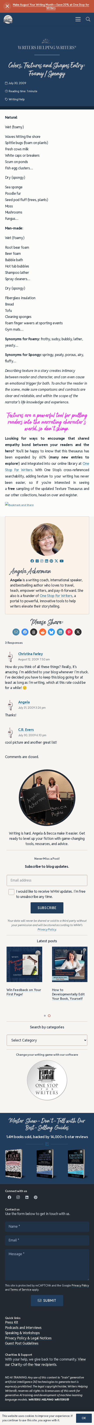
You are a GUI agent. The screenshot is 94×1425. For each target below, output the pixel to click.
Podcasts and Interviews (23, 1327)
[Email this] (15, 631)
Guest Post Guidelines (21, 1343)
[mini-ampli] (47, 1164)
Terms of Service (20, 1289)
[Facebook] (9, 1197)
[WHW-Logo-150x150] (8, 19)
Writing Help (16, 99)
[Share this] (24, 631)
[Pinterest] (35, 1197)
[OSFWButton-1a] (47, 1080)
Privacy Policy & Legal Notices (28, 1338)
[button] (78, 19)
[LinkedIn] (27, 1197)
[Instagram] (18, 1197)
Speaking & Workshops (22, 1333)
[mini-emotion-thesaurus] (78, 1164)
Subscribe (47, 908)
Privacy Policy (80, 1285)
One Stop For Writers (56, 596)
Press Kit (11, 1322)
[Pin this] (69, 631)
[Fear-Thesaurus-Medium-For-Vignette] (15, 1164)
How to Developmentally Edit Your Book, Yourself (68, 994)
